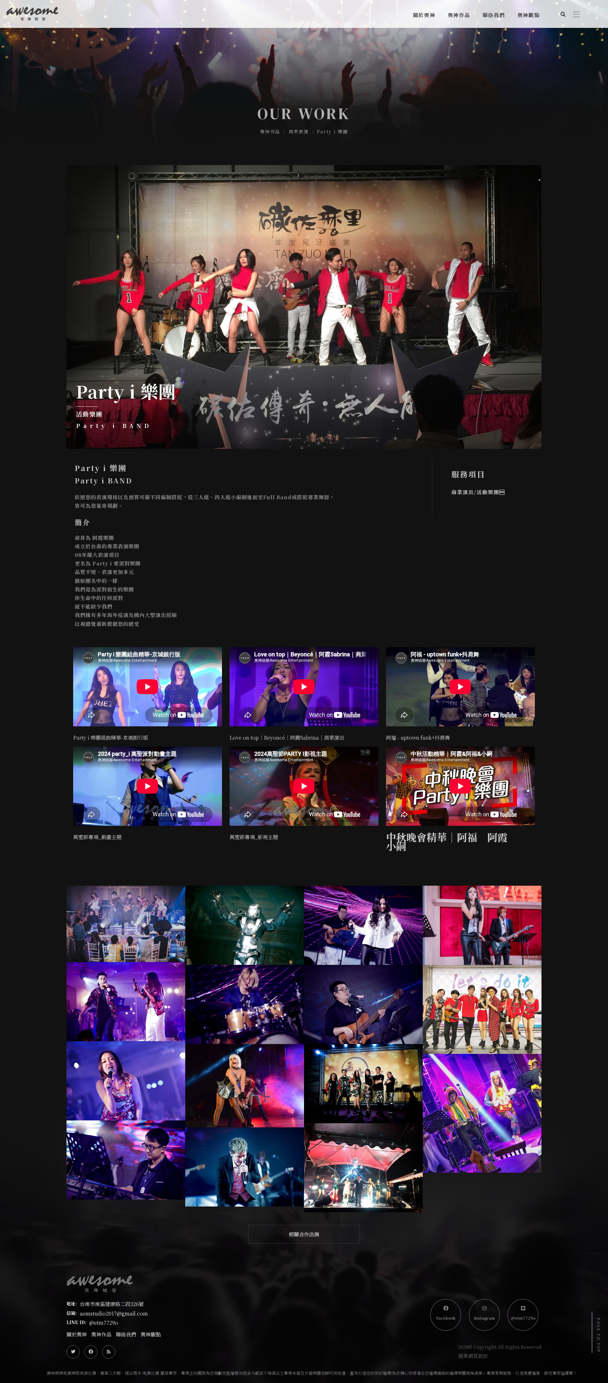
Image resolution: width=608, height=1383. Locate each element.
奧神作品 (270, 131)
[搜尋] (563, 13)
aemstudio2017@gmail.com (114, 1313)
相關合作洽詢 (304, 1234)
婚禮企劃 (457, 50)
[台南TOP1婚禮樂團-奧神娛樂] (304, 74)
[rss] (108, 1352)
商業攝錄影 (459, 80)
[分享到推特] (73, 1352)
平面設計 (457, 65)
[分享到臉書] (91, 1352)
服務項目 (422, 50)
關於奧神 (76, 1334)
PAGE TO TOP (598, 1335)
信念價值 (422, 35)
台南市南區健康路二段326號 (112, 1304)
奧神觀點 (151, 1334)
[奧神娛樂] (32, 14)
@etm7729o (103, 1322)
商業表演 (457, 35)
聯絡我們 (126, 1334)
